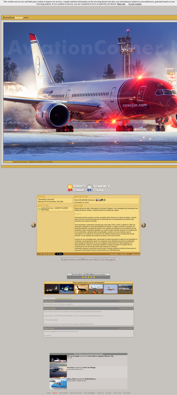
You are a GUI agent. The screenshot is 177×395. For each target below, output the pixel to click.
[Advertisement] (88, 7)
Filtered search (135, 254)
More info (121, 4)
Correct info (123, 254)
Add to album (114, 254)
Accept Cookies (134, 4)
